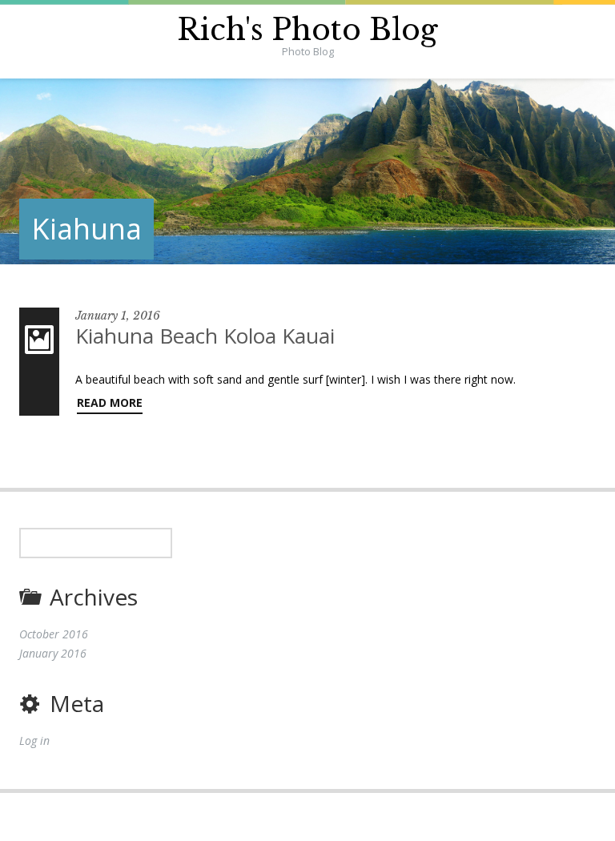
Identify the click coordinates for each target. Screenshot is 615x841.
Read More (110, 402)
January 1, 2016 (117, 315)
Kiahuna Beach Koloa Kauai (205, 335)
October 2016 (53, 634)
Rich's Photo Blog (307, 30)
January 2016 (52, 653)
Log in (34, 740)
